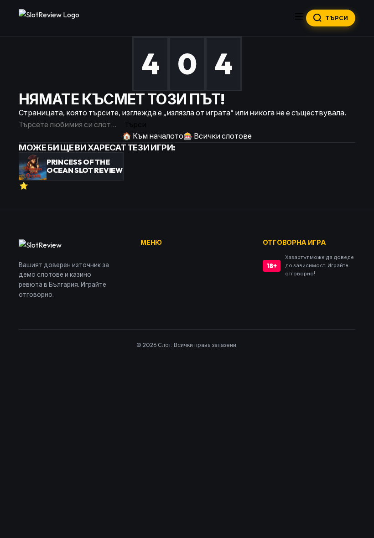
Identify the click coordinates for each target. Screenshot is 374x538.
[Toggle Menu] (299, 18)
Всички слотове (217, 135)
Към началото (152, 135)
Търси (135, 124)
